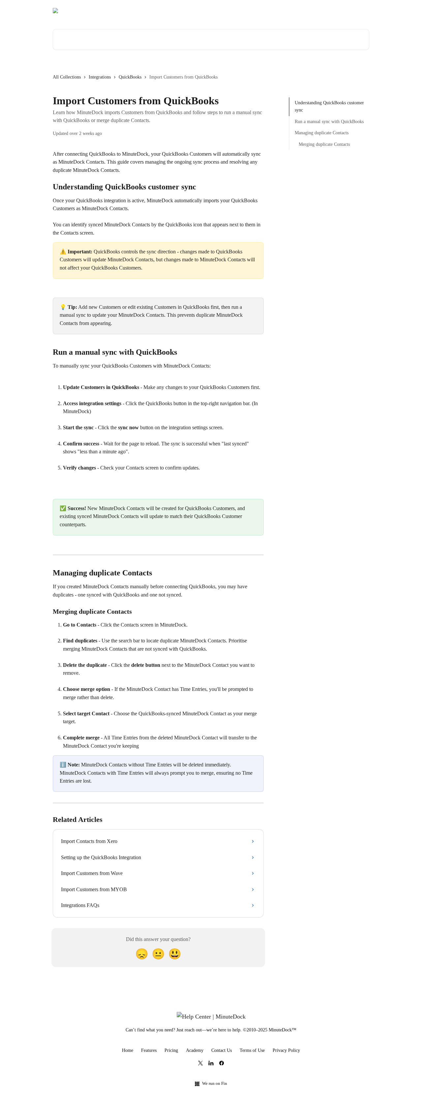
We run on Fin (214, 1083)
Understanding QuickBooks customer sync (329, 106)
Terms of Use (252, 1050)
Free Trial (335, 10)
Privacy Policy (286, 1050)
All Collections (67, 77)
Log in (358, 10)
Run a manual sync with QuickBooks (329, 121)
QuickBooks (130, 77)
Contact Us (221, 1050)
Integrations (100, 77)
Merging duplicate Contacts (324, 144)
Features (149, 1050)
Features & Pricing (298, 10)
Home (127, 1050)
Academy (194, 1050)
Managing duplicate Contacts (321, 132)
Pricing (171, 1050)
